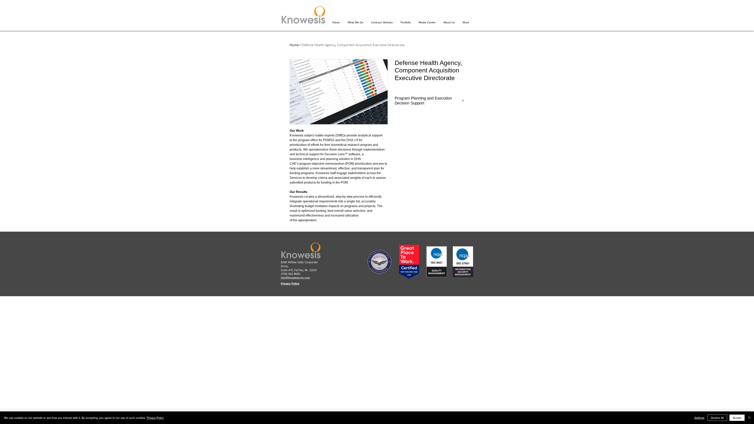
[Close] (749, 418)
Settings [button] (699, 418)
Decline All (717, 418)
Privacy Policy (155, 418)
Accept (737, 418)
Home (294, 45)
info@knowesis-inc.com (295, 277)
